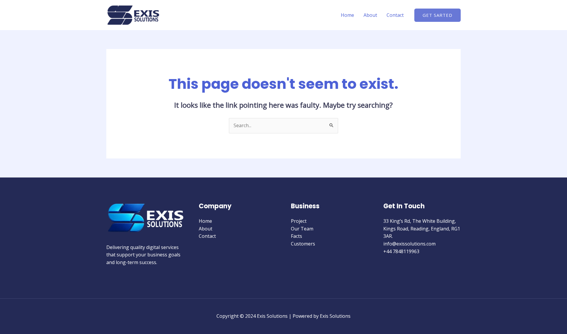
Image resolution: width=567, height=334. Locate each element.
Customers (303, 243)
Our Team (302, 228)
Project (299, 221)
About (370, 15)
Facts (296, 236)
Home (347, 15)
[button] (437, 15)
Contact (395, 15)
